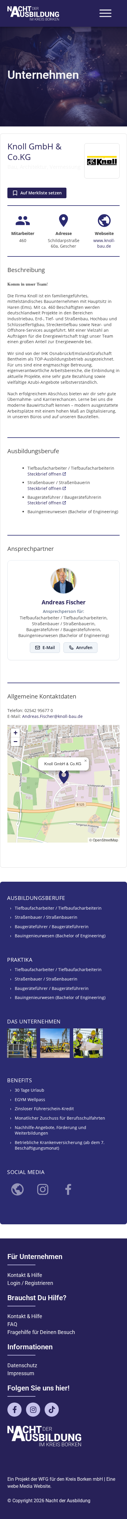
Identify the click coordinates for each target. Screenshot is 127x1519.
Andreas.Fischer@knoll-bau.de (52, 716)
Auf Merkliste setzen (41, 193)
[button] (64, 777)
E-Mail (49, 647)
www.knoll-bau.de (104, 243)
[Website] (17, 1189)
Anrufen (84, 647)
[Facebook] (68, 1189)
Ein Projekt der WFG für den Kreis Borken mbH (55, 1479)
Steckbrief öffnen (45, 474)
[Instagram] (42, 1189)
